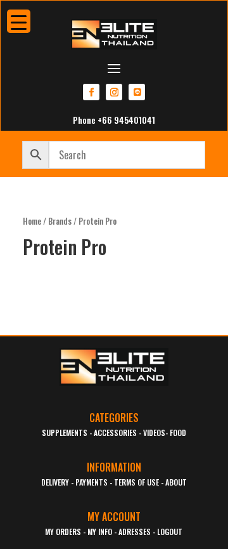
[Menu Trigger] (18, 21)
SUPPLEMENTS (64, 432)
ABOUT (176, 482)
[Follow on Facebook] (91, 92)
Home (32, 221)
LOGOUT (169, 531)
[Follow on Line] (137, 92)
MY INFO (99, 531)
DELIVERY (55, 482)
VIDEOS (154, 432)
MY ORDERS (63, 531)
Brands (60, 221)
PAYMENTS (91, 482)
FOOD (178, 432)
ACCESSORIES (115, 432)
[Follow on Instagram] (114, 92)
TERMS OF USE (136, 482)
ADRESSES (134, 531)
